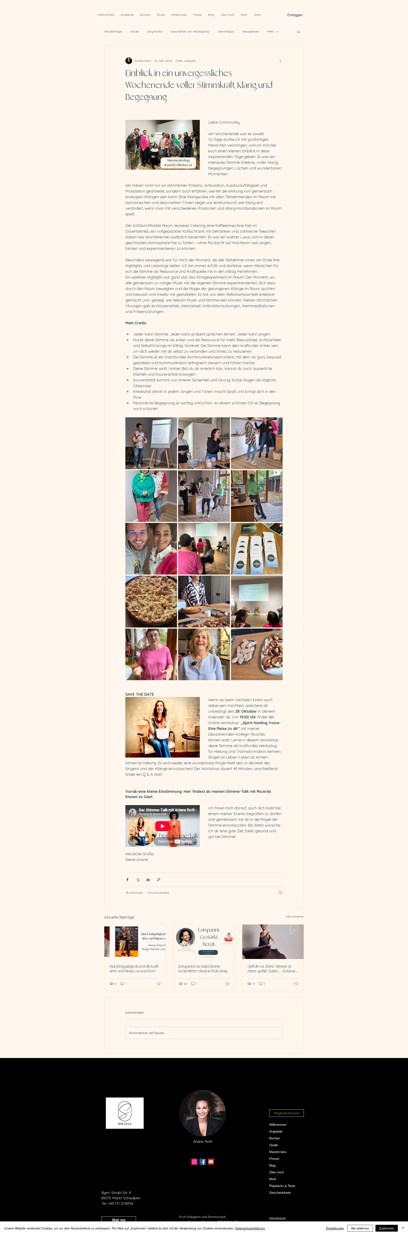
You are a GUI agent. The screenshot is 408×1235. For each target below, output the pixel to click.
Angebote (275, 1131)
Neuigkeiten (250, 31)
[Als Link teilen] (159, 880)
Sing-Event (154, 31)
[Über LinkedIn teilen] (148, 880)
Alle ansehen (295, 916)
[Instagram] (194, 1162)
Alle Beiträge (113, 31)
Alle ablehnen (360, 1228)
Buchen (274, 1138)
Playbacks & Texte (282, 1186)
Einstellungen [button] (335, 1228)
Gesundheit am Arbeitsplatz (190, 31)
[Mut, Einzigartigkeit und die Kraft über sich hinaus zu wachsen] (135, 942)
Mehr (270, 31)
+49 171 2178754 (120, 1203)
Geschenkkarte (280, 1192)
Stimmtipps (226, 31)
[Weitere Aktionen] (280, 60)
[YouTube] (211, 1162)
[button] (298, 31)
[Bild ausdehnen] (151, 443)
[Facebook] (203, 1162)
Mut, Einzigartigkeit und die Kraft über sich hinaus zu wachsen (133, 968)
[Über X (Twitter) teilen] (138, 880)
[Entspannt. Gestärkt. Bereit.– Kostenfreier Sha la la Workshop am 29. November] (204, 942)
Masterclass (277, 1152)
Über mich (276, 1172)
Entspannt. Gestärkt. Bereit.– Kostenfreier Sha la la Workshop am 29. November (202, 969)
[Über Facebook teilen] (127, 880)
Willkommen (277, 1124)
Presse (274, 1158)
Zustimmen (386, 1228)
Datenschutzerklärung (250, 1228)
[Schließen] (402, 1228)
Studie (134, 31)
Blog (272, 1165)
